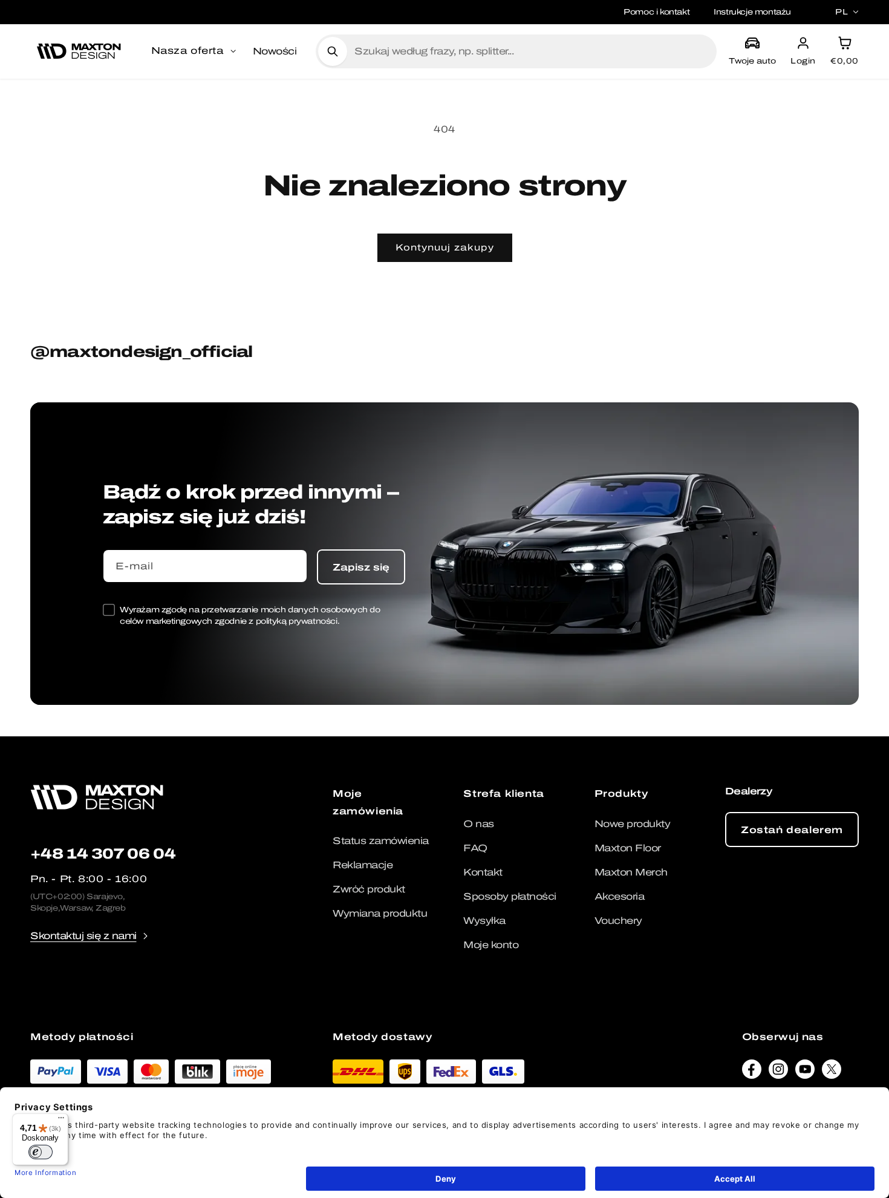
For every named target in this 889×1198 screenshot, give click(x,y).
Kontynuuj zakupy (445, 247)
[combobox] (530, 51)
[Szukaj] (332, 51)
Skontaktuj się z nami (83, 936)
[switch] (40, 1152)
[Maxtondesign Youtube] (805, 1072)
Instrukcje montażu (752, 12)
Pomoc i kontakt (656, 12)
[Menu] (61, 1120)
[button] (195, 51)
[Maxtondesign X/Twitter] (831, 1072)
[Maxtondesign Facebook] (751, 1072)
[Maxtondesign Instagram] (778, 1072)
